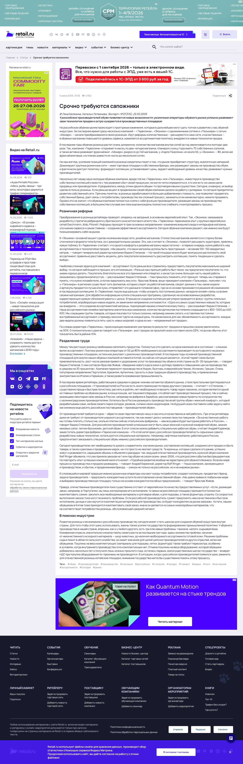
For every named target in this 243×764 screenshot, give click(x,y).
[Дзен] (88, 34)
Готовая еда (211, 658)
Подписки (15, 699)
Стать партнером (214, 664)
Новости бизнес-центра (135, 653)
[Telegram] (67, 34)
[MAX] (61, 34)
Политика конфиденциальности (127, 726)
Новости (14, 658)
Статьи (24, 57)
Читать (15, 647)
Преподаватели (93, 667)
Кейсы (13, 669)
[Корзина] (205, 34)
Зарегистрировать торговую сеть (57, 695)
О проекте (178, 729)
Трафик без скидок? (216, 704)
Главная (10, 57)
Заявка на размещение (180, 653)
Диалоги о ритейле (215, 653)
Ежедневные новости (27, 429)
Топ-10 (208, 699)
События (53, 647)
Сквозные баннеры (178, 658)
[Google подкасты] (99, 34)
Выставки (52, 664)
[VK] (56, 34)
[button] (61, 47)
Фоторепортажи (18, 674)
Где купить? (211, 709)
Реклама (174, 647)
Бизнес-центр (132, 647)
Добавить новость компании (94, 704)
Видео (208, 669)
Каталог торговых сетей (135, 658)
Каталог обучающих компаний (95, 660)
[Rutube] (83, 34)
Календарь (53, 653)
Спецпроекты (215, 647)
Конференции (54, 669)
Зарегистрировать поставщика (94, 695)
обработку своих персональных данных (28, 489)
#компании (126, 564)
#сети (206, 564)
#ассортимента (69, 567)
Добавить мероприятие (181, 706)
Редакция (200, 729)
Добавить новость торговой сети (57, 704)
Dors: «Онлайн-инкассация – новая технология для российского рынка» (27, 306)
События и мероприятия (29, 446)
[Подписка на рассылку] (51, 34)
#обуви (71, 564)
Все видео (16, 353)
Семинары (90, 653)
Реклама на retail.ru (20, 67)
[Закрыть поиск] (153, 50)
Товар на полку (176, 674)
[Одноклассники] (72, 34)
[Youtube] (77, 34)
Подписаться (29, 474)
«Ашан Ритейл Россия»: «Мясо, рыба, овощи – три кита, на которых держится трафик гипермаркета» (26, 187)
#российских (142, 564)
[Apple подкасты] (104, 34)
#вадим (196, 564)
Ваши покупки (17, 694)
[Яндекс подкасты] (93, 34)
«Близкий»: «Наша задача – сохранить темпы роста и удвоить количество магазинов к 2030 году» (27, 344)
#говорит (184, 564)
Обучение (91, 647)
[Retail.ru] (25, 34)
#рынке (97, 567)
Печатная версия (177, 664)
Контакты (222, 729)
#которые (85, 567)
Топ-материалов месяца (29, 441)
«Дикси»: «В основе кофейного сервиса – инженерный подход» (23, 226)
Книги (209, 688)
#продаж (171, 564)
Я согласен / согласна (176, 752)
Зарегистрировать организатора (178, 699)
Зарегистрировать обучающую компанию (134, 699)
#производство (109, 564)
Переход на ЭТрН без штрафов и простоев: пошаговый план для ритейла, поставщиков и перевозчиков (25, 266)
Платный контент (177, 669)
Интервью (15, 664)
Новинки (210, 694)
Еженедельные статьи (28, 435)
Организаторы (55, 658)
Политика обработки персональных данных (134, 732)
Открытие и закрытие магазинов (27, 454)
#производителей (88, 564)
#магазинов (219, 564)
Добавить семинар (132, 706)
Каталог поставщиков (134, 664)
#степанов (158, 564)
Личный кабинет (22, 688)
